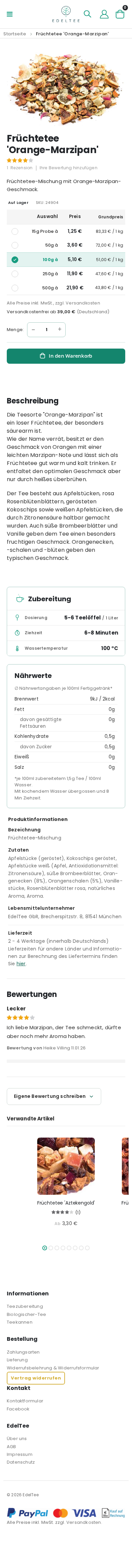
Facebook (18, 1409)
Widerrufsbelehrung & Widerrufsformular (53, 1368)
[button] (45, 1248)
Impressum (19, 1454)
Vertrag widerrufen (36, 1378)
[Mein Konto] (104, 14)
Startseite (14, 34)
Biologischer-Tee (26, 1314)
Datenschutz (21, 1462)
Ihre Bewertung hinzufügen (68, 168)
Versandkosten (83, 303)
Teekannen (19, 1322)
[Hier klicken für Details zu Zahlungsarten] (66, 1513)
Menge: (15, 329)
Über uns (17, 1438)
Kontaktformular (25, 1401)
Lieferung (17, 1360)
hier (21, 963)
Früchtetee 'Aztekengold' (66, 1203)
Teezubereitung (25, 1306)
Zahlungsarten (23, 1352)
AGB (11, 1446)
